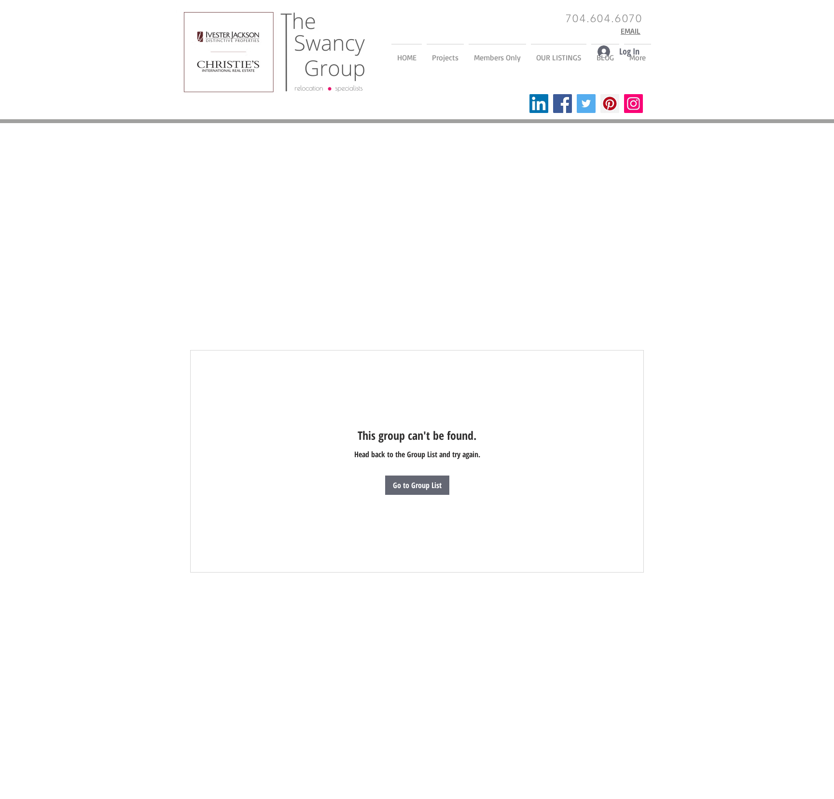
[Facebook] (562, 103)
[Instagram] (633, 103)
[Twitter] (586, 103)
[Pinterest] (609, 103)
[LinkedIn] (538, 103)
